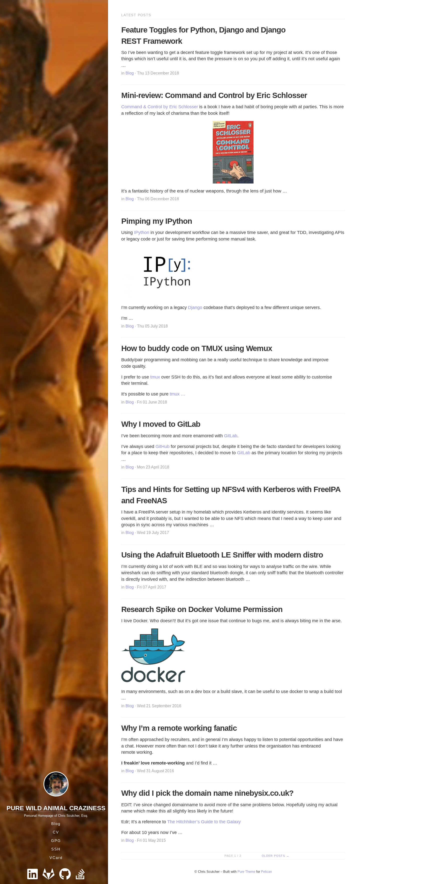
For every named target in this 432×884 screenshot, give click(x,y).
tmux (155, 377)
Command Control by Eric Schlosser (159, 106)
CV (56, 832)
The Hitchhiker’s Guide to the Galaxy (204, 821)
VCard (56, 858)
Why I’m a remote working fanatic (179, 728)
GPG (56, 840)
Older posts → (275, 855)
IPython (141, 232)
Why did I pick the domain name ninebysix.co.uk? (207, 793)
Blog (55, 824)
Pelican (266, 872)
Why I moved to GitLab (160, 424)
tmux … (177, 394)
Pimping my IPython (156, 221)
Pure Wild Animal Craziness (56, 808)
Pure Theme (246, 872)
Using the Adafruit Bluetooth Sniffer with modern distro (222, 554)
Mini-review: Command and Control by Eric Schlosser (214, 95)
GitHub (163, 446)
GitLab (230, 435)
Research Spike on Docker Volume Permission (201, 609)
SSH (55, 849)
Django (195, 307)
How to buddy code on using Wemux (196, 348)
